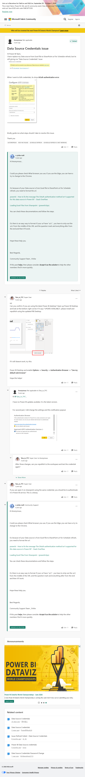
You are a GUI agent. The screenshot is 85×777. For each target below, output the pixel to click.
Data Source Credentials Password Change (28, 753)
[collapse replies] (5, 297)
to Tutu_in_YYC (42, 390)
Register (70, 19)
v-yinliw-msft (19, 155)
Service (9, 25)
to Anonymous (43, 458)
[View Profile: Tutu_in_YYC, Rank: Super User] (12, 298)
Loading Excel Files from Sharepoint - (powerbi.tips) (29, 205)
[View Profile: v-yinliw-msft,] (12, 156)
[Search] (65, 19)
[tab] (41, 703)
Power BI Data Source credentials (24, 745)
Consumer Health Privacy (30, 772)
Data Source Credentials (21, 719)
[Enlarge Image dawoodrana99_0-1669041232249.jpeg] (29, 65)
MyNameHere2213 (26, 756)
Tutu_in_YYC (19, 297)
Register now (7, 11)
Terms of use (69, 767)
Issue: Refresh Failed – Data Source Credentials (29, 736)
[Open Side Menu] (5, 19)
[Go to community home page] (22, 19)
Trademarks (79, 767)
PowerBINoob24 (26, 730)
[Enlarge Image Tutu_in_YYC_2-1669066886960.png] (32, 338)
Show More (22, 477)
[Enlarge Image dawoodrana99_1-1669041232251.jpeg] (22, 101)
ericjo (24, 747)
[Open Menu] (79, 25)
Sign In (77, 19)
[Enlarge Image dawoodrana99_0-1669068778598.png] (35, 428)
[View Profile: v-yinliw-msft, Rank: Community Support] (12, 506)
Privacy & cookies (57, 767)
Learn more (64, 30)
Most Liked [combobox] (76, 290)
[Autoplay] (39, 703)
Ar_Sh (25, 739)
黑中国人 (24, 722)
